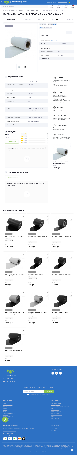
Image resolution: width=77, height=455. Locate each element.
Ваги (52, 408)
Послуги (5, 410)
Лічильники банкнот (56, 403)
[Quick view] (23, 216)
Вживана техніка (55, 418)
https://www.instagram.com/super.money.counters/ (56, 373)
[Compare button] (70, 32)
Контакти (5, 415)
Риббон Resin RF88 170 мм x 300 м (14, 236)
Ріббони (38, 10)
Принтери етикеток (56, 411)
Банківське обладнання (9, 10)
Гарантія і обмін (7, 406)
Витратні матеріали (30, 10)
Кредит (5, 408)
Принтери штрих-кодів (56, 415)
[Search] (46, 6)
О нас (4, 403)
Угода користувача (38, 394)
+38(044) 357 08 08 (9, 381)
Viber (55, 430)
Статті (4, 411)
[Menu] (2, 2)
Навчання (60, 135)
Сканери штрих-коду (56, 413)
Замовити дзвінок (62, 2)
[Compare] (23, 222)
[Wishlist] (23, 219)
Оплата (59, 92)
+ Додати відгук (12, 141)
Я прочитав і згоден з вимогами (39, 394)
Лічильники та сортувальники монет (60, 406)
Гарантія (60, 107)
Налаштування (62, 125)
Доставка (60, 77)
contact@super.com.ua (9, 431)
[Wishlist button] (67, 32)
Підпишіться (49, 391)
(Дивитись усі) (54, 40)
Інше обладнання (20, 10)
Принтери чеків (55, 410)
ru (74, 2)
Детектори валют (55, 405)
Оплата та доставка (7, 405)
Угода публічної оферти (9, 413)
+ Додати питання (13, 177)
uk (71, 2)
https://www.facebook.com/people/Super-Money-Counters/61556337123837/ (52, 373)
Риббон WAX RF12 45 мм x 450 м (37, 274)
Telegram (56, 428)
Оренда (53, 416)
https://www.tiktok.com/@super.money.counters (60, 373)
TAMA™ (55, 24)
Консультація (62, 116)
